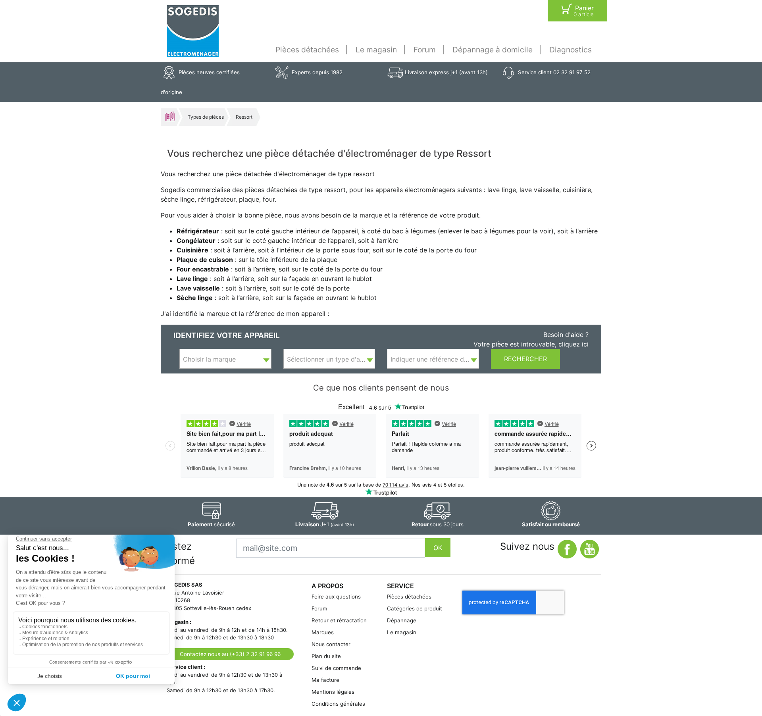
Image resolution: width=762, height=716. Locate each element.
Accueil (170, 116)
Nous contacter (331, 644)
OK (437, 548)
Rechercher (525, 359)
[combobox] (225, 359)
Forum (425, 49)
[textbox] (225, 359)
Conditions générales (338, 704)
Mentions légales (333, 692)
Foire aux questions (336, 596)
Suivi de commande (336, 668)
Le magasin (376, 49)
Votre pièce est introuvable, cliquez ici (531, 344)
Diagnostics (570, 49)
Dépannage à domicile (492, 49)
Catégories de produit (414, 608)
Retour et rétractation (339, 620)
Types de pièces (206, 117)
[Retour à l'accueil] (193, 31)
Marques (323, 632)
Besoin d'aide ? (566, 335)
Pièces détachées (307, 49)
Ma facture (325, 680)
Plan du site (326, 656)
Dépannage (401, 620)
